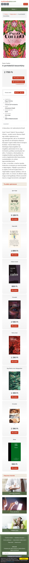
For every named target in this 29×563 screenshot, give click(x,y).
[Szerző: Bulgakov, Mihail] (14, 380)
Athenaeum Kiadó (10, 108)
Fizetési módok (9, 538)
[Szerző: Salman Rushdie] (14, 309)
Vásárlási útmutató (19, 538)
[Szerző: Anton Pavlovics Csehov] (14, 274)
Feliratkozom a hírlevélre (14, 556)
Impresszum (18, 542)
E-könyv (6, 14)
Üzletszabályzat (7, 540)
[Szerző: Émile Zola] (14, 451)
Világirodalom (13, 14)
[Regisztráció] (5, 4)
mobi (22, 92)
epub (17, 92)
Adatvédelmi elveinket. (10, 561)
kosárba (15, 219)
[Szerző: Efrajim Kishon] (14, 203)
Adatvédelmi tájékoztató (19, 540)
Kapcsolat (10, 542)
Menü (14, 9)
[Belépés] (2, 4)
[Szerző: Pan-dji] (14, 345)
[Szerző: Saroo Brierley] (14, 416)
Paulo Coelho (6, 63)
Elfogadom (24, 558)
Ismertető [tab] (6, 124)
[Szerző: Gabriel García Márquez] (14, 238)
